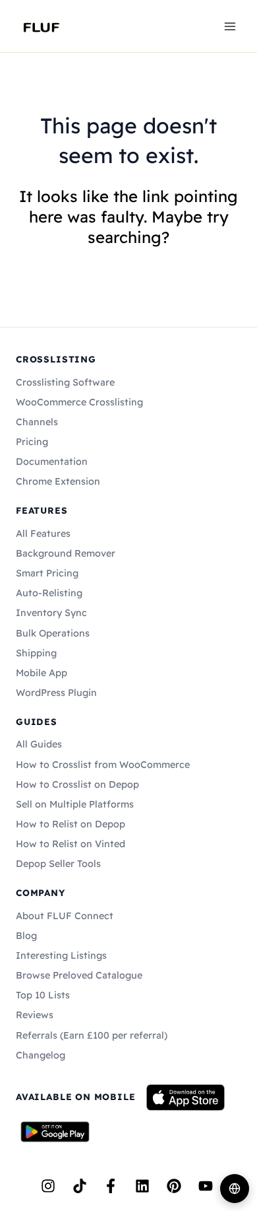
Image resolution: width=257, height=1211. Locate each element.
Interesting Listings (61, 955)
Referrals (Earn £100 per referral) (91, 1035)
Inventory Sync (51, 613)
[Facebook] (110, 1186)
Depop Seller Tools (58, 864)
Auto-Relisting (49, 593)
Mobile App (41, 673)
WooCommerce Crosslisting (79, 402)
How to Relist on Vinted (70, 844)
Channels (37, 422)
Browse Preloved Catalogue (79, 975)
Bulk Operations (53, 633)
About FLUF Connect (64, 916)
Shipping (36, 653)
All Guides (39, 744)
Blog (26, 936)
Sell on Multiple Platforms (75, 804)
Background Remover (65, 553)
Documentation (52, 461)
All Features (43, 533)
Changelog (40, 1055)
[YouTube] (205, 1186)
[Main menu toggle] (230, 26)
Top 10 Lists (43, 995)
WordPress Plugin (56, 693)
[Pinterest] (174, 1186)
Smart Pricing (47, 573)
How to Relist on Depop (70, 824)
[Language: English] (234, 1188)
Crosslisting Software (65, 382)
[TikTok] (79, 1186)
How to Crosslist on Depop (77, 784)
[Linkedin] (142, 1186)
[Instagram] (48, 1186)
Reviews (34, 1015)
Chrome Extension (58, 481)
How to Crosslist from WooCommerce (103, 765)
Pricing (32, 442)
